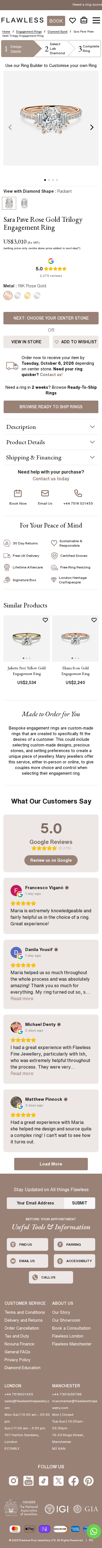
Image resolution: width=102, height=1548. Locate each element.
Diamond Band (57, 31)
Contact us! (51, 375)
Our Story (61, 1312)
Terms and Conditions (25, 1312)
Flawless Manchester (72, 1344)
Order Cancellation (22, 1328)
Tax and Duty (17, 1336)
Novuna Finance (19, 1344)
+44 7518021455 (19, 1394)
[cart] (84, 20)
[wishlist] (72, 20)
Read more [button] (21, 998)
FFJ (91, 1540)
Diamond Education (23, 1368)
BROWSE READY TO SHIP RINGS (51, 407)
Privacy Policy (18, 1360)
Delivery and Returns (24, 1320)
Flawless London (67, 1336)
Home (6, 31)
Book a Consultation (71, 1328)
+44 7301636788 (67, 1394)
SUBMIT (79, 1203)
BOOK (56, 21)
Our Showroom (66, 1320)
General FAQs (17, 1352)
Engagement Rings (29, 31)
